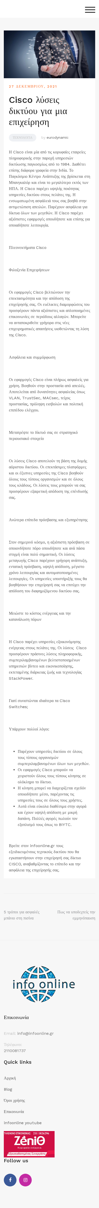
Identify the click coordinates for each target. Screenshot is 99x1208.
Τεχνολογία (22, 137)
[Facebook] (10, 1180)
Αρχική (10, 1078)
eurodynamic (58, 137)
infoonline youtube (23, 1122)
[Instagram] (25, 1180)
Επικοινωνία (14, 1111)
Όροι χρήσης (14, 1100)
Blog (8, 1089)
